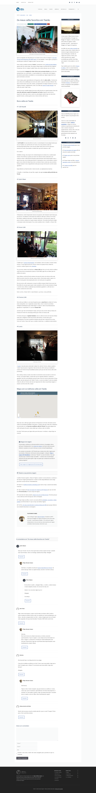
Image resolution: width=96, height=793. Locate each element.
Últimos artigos (58, 777)
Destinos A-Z (63, 9)
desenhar (34, 266)
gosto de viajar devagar (48, 85)
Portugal (40, 9)
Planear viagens (58, 772)
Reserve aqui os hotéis (69, 145)
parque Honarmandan (29, 262)
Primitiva (68, 82)
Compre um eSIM (68, 165)
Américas (57, 9)
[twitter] (79, 2)
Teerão (30, 15)
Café (48, 24)
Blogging (57, 780)
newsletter (30, 2)
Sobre (67, 772)
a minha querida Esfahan (50, 64)
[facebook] (69, 2)
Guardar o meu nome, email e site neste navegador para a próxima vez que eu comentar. (36, 753)
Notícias (56, 778)
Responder (21, 556)
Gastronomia (30, 24)
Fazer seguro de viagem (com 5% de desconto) (31, 464)
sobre (17, 2)
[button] (78, 9)
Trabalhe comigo (69, 775)
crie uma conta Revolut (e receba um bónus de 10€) (34, 505)
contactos (23, 2)
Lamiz (19, 366)
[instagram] (74, 2)
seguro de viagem (38, 446)
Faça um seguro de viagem (70, 150)
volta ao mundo (73, 48)
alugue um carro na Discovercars (40, 494)
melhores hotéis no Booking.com (31, 484)
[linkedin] (76, 2)
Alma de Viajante (41, 516)
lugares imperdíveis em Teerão (45, 567)
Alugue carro (67, 155)
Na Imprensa (68, 777)
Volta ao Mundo (58, 775)
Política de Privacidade (59, 788)
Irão (27, 15)
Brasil (45, 9)
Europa (50, 9)
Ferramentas (71, 9)
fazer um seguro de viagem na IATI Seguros (37, 489)
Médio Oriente (22, 15)
